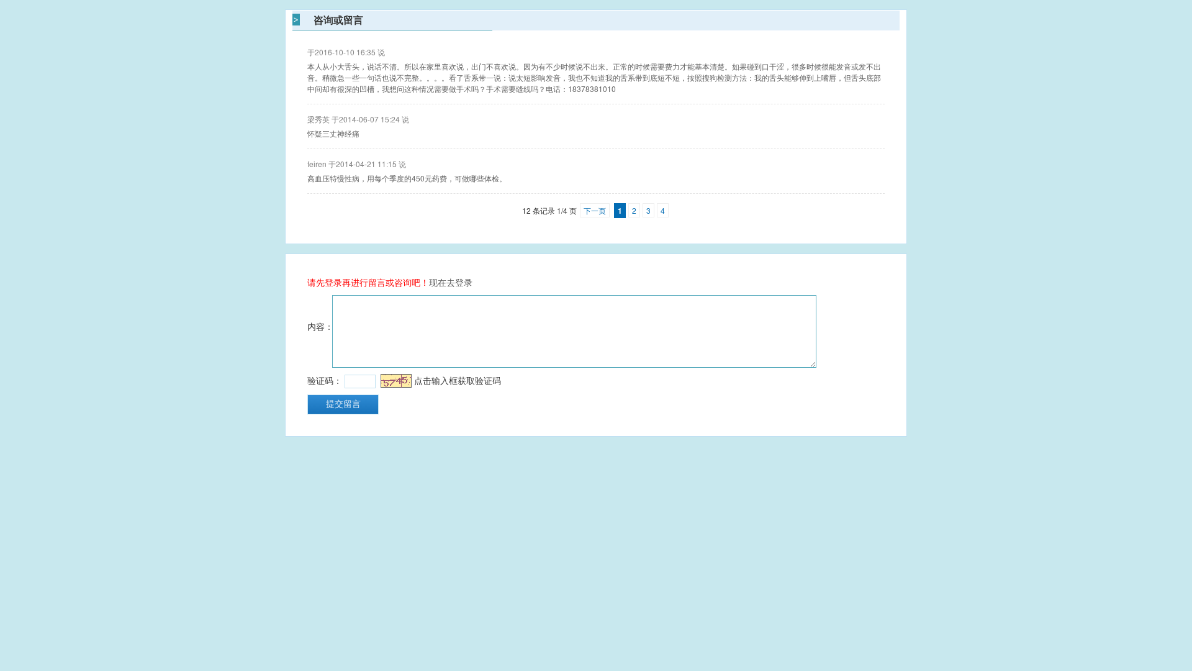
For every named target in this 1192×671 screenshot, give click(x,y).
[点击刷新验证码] (396, 381)
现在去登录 (450, 282)
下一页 (595, 210)
